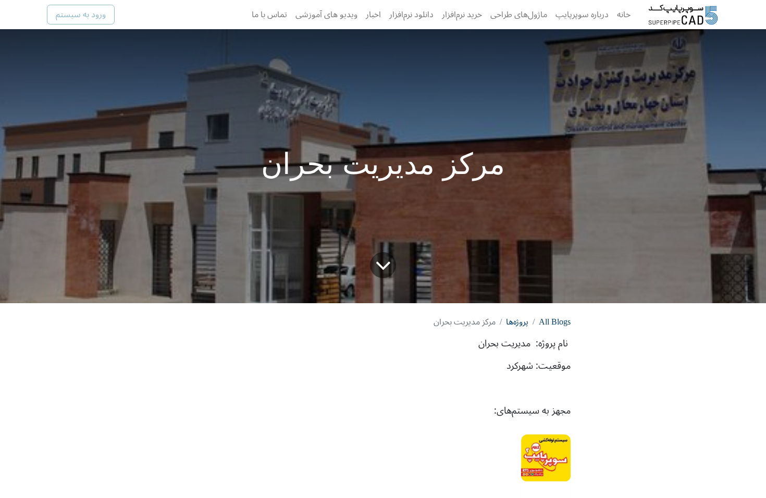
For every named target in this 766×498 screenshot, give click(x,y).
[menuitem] (624, 14)
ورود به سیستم (81, 14)
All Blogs (555, 322)
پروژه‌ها (517, 322)
